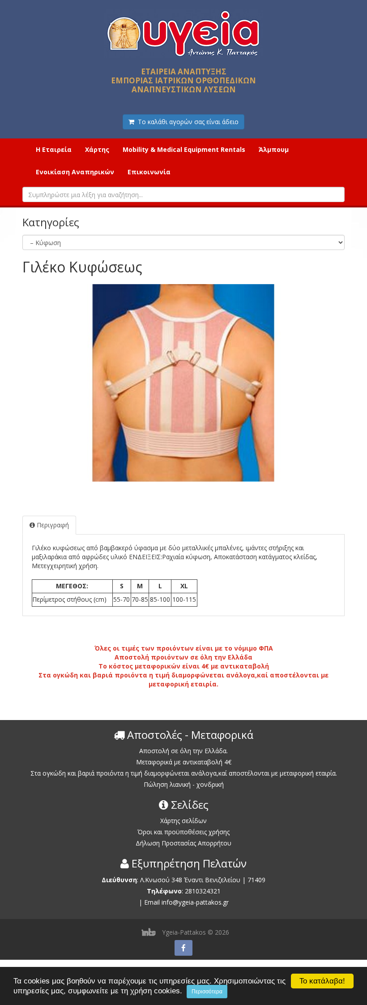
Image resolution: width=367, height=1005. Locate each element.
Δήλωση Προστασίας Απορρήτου (183, 843)
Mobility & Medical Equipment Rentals (184, 149)
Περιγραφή (52, 525)
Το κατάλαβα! (322, 981)
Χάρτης (97, 149)
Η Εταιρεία (54, 149)
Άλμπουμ (274, 149)
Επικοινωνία (149, 172)
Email (152, 902)
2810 (192, 891)
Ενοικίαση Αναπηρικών (75, 172)
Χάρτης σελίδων (183, 820)
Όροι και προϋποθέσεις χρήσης (183, 832)
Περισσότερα (207, 991)
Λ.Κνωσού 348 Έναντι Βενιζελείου (191, 880)
